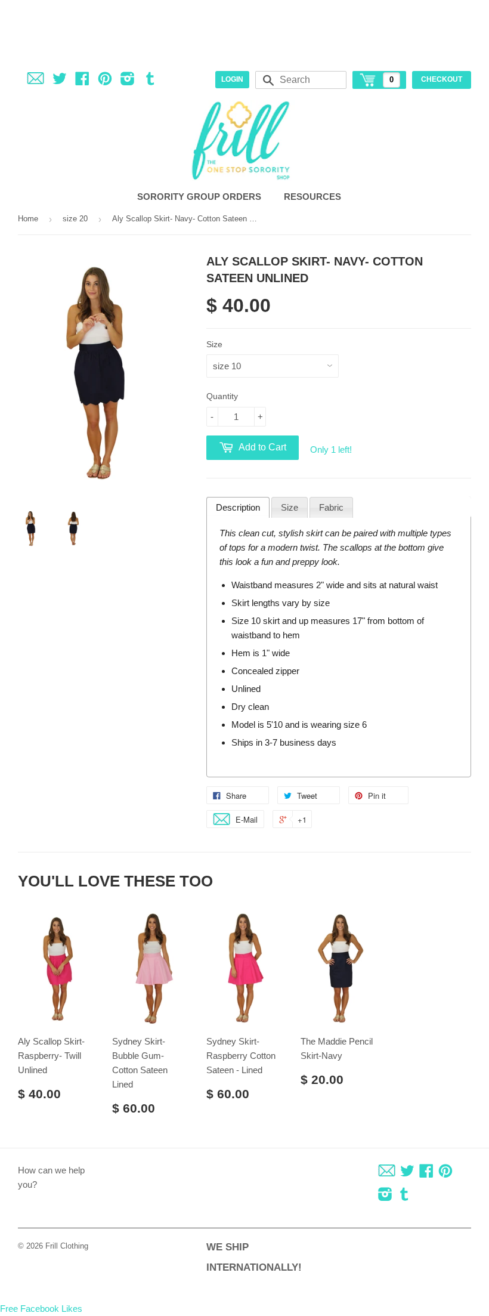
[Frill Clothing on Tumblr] (150, 81)
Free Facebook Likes (41, 1308)
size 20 (75, 218)
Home (28, 218)
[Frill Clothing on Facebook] (82, 81)
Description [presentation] (238, 507)
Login (232, 79)
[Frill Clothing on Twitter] (59, 81)
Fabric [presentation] (331, 507)
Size (214, 344)
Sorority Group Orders (200, 196)
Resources (313, 196)
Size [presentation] (289, 507)
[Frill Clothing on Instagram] (127, 81)
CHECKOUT (441, 79)
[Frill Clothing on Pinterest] (105, 81)
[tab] (238, 507)
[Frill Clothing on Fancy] (35, 81)
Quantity (222, 396)
